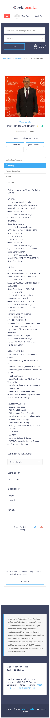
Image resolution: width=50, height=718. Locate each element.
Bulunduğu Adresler (14, 160)
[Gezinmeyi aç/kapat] (7, 16)
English (12, 495)
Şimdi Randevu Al (35, 145)
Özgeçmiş (10, 165)
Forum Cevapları (13, 171)
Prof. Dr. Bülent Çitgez (21, 126)
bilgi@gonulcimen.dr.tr (26, 688)
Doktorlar (18, 59)
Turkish (12, 500)
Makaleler (10, 182)
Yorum (8, 176)
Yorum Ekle (15, 145)
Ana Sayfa (7, 59)
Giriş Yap (25, 16)
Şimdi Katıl (39, 16)
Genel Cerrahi (25, 122)
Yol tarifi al (25, 581)
